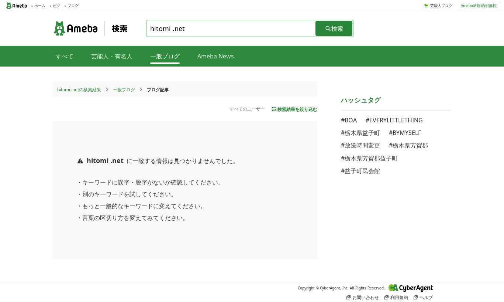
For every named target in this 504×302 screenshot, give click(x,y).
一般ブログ (124, 89)
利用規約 (399, 297)
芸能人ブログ (441, 5)
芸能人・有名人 (111, 56)
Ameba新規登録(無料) (479, 5)
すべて (64, 56)
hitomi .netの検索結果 (79, 89)
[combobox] (231, 28)
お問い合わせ (365, 297)
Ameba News (215, 56)
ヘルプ (426, 297)
